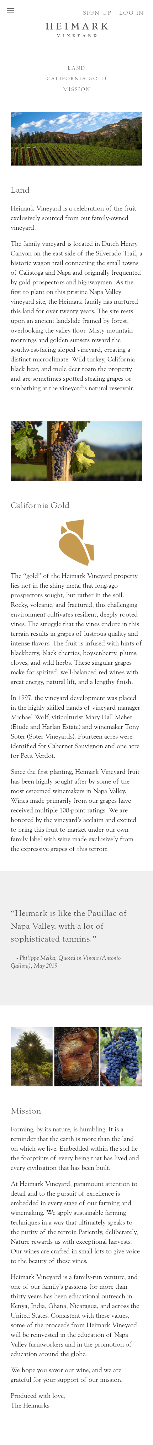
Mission (76, 89)
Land (76, 68)
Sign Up (97, 13)
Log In (131, 13)
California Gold (77, 78)
